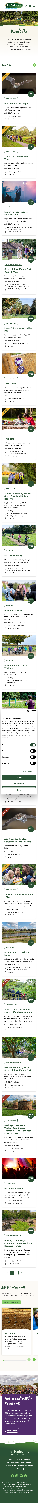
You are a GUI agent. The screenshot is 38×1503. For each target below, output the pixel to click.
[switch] (33, 751)
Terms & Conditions (25, 1466)
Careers (19, 1459)
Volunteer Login (19, 1469)
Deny (19, 790)
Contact (11, 1459)
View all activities (11, 1302)
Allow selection (19, 784)
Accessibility (26, 1462)
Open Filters (19, 65)
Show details (27, 771)
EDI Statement (13, 1462)
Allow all (19, 777)
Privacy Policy (10, 1466)
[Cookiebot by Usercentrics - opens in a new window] (27, 711)
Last (30, 1273)
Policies (27, 1459)
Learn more (12, 1430)
